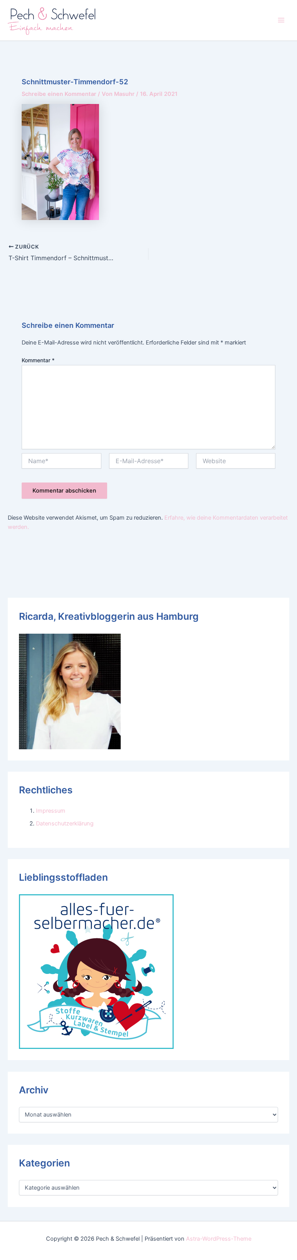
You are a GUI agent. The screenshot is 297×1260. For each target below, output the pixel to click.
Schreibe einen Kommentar (59, 93)
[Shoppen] (96, 971)
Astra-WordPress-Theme (218, 1238)
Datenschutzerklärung (65, 823)
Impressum (50, 810)
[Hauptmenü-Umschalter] (281, 20)
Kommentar (38, 360)
